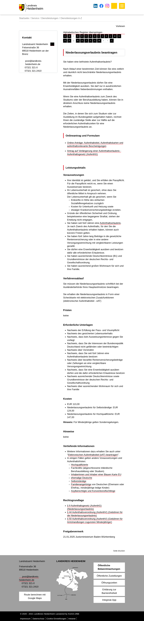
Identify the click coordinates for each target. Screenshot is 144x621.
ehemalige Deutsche (81, 477)
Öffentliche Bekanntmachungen (109, 567)
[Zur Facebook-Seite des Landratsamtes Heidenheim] (101, 6)
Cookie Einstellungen (56, 618)
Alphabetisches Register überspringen (82, 32)
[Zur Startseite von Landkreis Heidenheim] (31, 7)
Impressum (25, 618)
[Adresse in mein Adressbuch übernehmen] (52, 44)
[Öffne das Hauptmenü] (122, 6)
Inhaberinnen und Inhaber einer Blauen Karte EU (96, 474)
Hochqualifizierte (79, 464)
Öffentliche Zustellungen (109, 575)
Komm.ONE (73, 614)
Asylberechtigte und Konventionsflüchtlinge (93, 491)
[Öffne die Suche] (114, 6)
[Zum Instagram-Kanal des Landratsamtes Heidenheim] (107, 6)
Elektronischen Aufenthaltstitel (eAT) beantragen (93, 454)
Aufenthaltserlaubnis (110, 223)
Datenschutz (38, 618)
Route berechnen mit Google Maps (35, 596)
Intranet (72, 618)
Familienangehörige (81, 484)
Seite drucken (119, 551)
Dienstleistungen (49, 18)
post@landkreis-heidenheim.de (33, 63)
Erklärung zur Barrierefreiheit (109, 591)
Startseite (24, 18)
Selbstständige (78, 481)
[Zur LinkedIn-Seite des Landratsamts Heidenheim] (95, 6)
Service (35, 18)
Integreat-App (109, 600)
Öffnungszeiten (109, 582)
